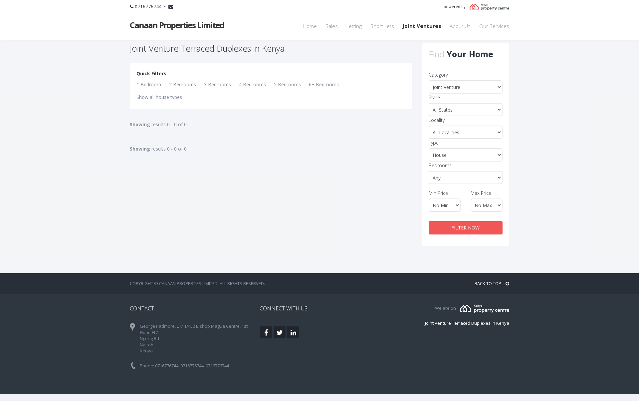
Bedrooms (440, 165)
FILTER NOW (465, 227)
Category (438, 75)
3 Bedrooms (217, 84)
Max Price (481, 193)
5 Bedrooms (287, 84)
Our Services (494, 26)
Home (310, 26)
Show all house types (159, 97)
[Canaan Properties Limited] (484, 308)
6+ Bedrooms (324, 84)
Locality (437, 120)
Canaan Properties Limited (177, 25)
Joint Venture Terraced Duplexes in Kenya (467, 323)
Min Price (438, 193)
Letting (354, 26)
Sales (331, 26)
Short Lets (382, 26)
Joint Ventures (422, 26)
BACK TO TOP (488, 283)
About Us (460, 26)
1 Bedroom (148, 84)
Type (434, 143)
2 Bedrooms (182, 84)
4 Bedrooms (252, 84)
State (434, 97)
